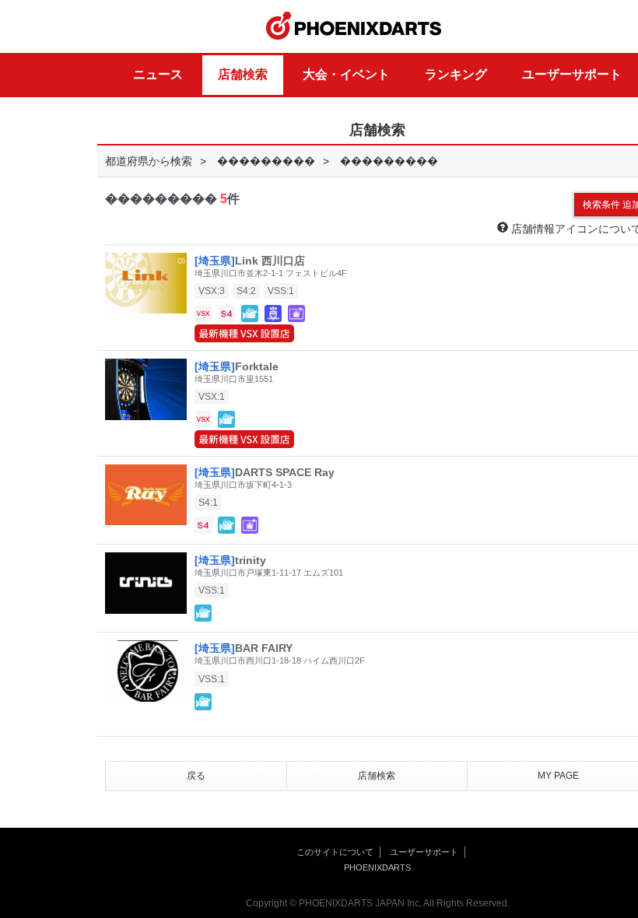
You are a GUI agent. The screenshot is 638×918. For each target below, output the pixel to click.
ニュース (158, 74)
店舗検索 (243, 74)
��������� (266, 161)
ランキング (456, 74)
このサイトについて (334, 852)
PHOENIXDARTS (354, 26)
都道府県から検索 (148, 161)
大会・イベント (346, 74)
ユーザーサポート (572, 74)
